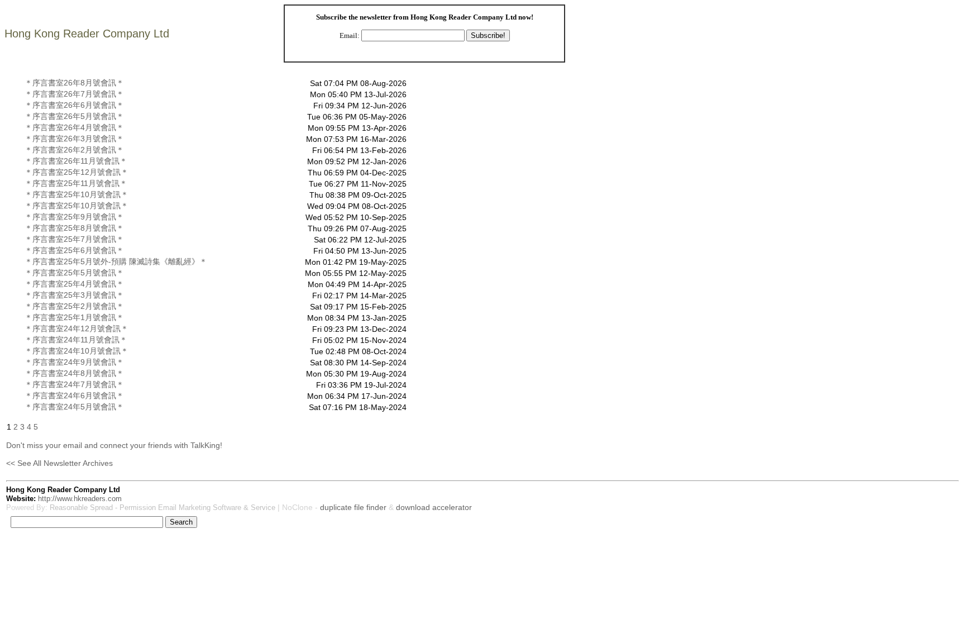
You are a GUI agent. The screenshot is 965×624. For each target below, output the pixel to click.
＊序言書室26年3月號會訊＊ (74, 138)
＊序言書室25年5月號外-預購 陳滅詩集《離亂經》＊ (116, 261)
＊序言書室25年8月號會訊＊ (74, 227)
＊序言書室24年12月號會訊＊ (76, 328)
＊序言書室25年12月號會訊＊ (76, 172)
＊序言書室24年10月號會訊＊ (76, 350)
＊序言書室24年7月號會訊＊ (74, 384)
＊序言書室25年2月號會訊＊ (74, 306)
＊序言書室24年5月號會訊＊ (74, 406)
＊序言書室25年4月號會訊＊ (74, 283)
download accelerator (434, 507)
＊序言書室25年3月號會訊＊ (74, 294)
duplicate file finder (353, 507)
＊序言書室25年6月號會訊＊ (74, 250)
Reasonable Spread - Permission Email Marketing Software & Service (162, 507)
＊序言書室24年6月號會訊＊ (74, 395)
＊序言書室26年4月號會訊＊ (74, 127)
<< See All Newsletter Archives (59, 463)
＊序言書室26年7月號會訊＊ (74, 93)
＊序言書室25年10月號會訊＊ (76, 194)
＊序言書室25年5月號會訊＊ (74, 272)
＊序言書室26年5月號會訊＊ (74, 116)
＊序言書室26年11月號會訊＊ (76, 160)
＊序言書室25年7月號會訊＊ (74, 239)
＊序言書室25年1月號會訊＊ (74, 317)
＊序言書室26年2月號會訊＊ (74, 149)
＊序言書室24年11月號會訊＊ (76, 339)
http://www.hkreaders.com (80, 498)
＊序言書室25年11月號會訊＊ (76, 183)
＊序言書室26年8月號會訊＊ (74, 82)
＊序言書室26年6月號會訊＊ (74, 105)
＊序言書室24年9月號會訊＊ (74, 362)
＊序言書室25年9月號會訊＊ (74, 216)
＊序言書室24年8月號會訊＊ (74, 373)
